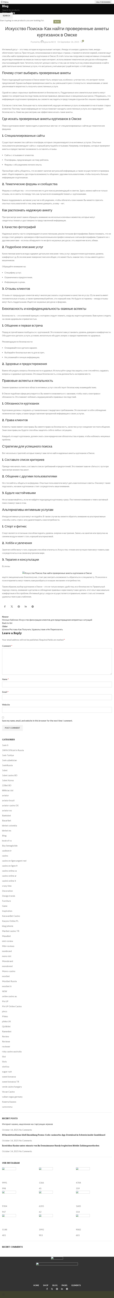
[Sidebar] (3, 1294)
